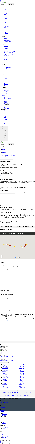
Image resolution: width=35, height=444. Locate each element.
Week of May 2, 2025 (22, 385)
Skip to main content (3, 0)
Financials (5, 71)
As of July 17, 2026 (4, 365)
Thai (4, 122)
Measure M (5, 38)
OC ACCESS (6, 10)
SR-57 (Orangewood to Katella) (8, 55)
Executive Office (6, 84)
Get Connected (6, 101)
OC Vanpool (5, 19)
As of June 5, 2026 (4, 369)
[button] (18, 6)
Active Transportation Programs (8, 39)
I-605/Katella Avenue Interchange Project (9, 54)
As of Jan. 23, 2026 (4, 383)
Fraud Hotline (6, 100)
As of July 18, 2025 (21, 377)
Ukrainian (5, 123)
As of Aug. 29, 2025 (21, 372)
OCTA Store (5, 97)
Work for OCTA (6, 76)
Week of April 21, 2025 (22, 387)
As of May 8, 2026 (4, 372)
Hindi (4, 115)
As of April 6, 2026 (4, 376)
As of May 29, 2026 (5, 370)
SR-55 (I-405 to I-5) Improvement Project (9, 52)
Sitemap (1, 442)
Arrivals (6, 31)
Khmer (5, 117)
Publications (5, 60)
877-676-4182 (30, 223)
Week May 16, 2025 (21, 384)
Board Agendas (6, 82)
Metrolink (5, 14)
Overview (3, 149)
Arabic (5, 110)
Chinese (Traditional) (6, 111)
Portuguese (5, 119)
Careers (3, 422)
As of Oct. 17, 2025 (21, 367)
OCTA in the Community (7, 67)
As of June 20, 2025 (21, 380)
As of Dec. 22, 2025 (5, 386)
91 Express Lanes (6, 26)
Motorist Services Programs (7, 41)
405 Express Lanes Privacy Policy (6, 436)
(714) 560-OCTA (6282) (7, 103)
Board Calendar (6, 83)
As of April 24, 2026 (5, 374)
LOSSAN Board (6, 85)
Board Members (4, 428)
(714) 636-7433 (4, 417)
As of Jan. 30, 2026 (4, 382)
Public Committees (6, 68)
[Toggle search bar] (1, 142)
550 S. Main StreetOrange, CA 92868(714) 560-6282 (4, 415)
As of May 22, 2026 (5, 371)
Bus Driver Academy (6, 77)
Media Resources (6, 59)
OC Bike (5, 22)
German (5, 114)
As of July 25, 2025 (21, 376)
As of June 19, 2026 (5, 368)
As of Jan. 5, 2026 (4, 385)
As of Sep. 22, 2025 (21, 370)
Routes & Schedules (7, 30)
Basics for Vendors (6, 89)
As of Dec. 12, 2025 (5, 387)
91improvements (2, 407)
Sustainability (4, 423)
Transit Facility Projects (7, 48)
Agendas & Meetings (5, 427)
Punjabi (5, 120)
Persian (5, 118)
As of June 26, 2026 (5, 367)
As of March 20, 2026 (5, 377)
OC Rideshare (6, 18)
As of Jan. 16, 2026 (4, 384)
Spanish (5, 121)
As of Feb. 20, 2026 (4, 380)
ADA (3, 433)
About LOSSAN (6, 72)
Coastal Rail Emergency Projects (8, 53)
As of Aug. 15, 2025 (21, 374)
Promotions (6, 33)
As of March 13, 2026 (5, 378)
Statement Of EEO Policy (5, 437)
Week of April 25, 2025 (22, 386)
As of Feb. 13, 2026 (4, 381)
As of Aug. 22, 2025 (21, 373)
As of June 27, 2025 (21, 379)
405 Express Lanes (6, 27)
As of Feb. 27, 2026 (4, 379)
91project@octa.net (6, 402)
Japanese (5, 116)
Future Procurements (6, 91)
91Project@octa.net (3, 410)
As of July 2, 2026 (4, 366)
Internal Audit (5, 70)
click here (16, 183)
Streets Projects (6, 47)
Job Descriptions (6, 78)
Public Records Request (7, 99)
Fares (5, 32)
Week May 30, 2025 (21, 382)
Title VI (3, 432)
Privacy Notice (4, 434)
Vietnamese (5, 124)
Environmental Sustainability (8, 66)
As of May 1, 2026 (4, 373)
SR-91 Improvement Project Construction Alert (6, 348)
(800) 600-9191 (4, 418)
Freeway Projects (6, 46)
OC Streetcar (5, 13)
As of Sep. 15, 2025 (21, 371)
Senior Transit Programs (7, 40)
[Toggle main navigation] (4, 2)
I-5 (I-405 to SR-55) (6, 50)
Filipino (5, 113)
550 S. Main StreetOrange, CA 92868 (6, 108)
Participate (3, 426)
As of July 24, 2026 (4, 364)
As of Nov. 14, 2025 (21, 364)
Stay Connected (4, 152)
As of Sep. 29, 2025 (21, 369)
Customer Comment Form (7, 98)
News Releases (6, 58)
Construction (4, 150)
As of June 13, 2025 (21, 381)
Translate (4, 109)
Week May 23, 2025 (21, 383)
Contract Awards (6, 93)
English (5, 112)
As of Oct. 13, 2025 (21, 368)
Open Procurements (6, 90)
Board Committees (4, 429)
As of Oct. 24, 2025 (21, 366)
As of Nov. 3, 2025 (21, 365)
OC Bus (5, 9)
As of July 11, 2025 (21, 378)
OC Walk (5, 23)
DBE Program (6, 92)
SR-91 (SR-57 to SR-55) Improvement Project (10, 51)
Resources (3, 151)
